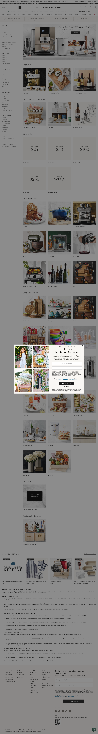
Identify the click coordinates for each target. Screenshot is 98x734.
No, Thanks (66, 386)
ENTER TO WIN (66, 383)
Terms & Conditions (63, 379)
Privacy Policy (73, 379)
